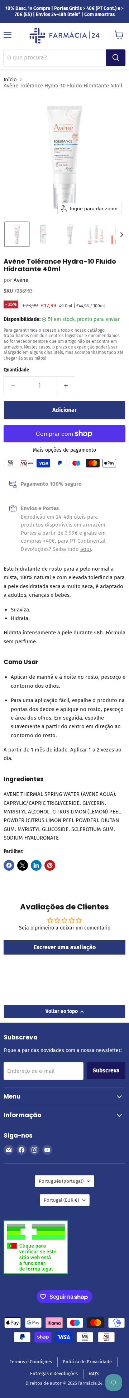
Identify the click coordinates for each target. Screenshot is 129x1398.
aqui (85, 549)
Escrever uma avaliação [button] (65, 947)
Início (10, 80)
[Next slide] (121, 234)
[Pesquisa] (115, 57)
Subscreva (106, 1070)
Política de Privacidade (87, 1361)
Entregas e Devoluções (54, 1373)
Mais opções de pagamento (64, 450)
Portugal (61, 1200)
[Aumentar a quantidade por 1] (66, 385)
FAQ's (94, 1373)
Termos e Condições (31, 1361)
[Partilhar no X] (22, 865)
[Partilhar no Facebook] (9, 865)
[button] (17, 234)
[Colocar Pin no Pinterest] (49, 865)
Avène (21, 280)
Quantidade (16, 370)
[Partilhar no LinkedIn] (36, 865)
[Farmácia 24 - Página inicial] (64, 36)
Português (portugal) (61, 1181)
